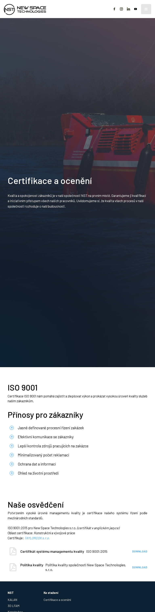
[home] (30, 9)
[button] (146, 9)
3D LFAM (13, 606)
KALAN (12, 600)
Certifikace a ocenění (57, 600)
